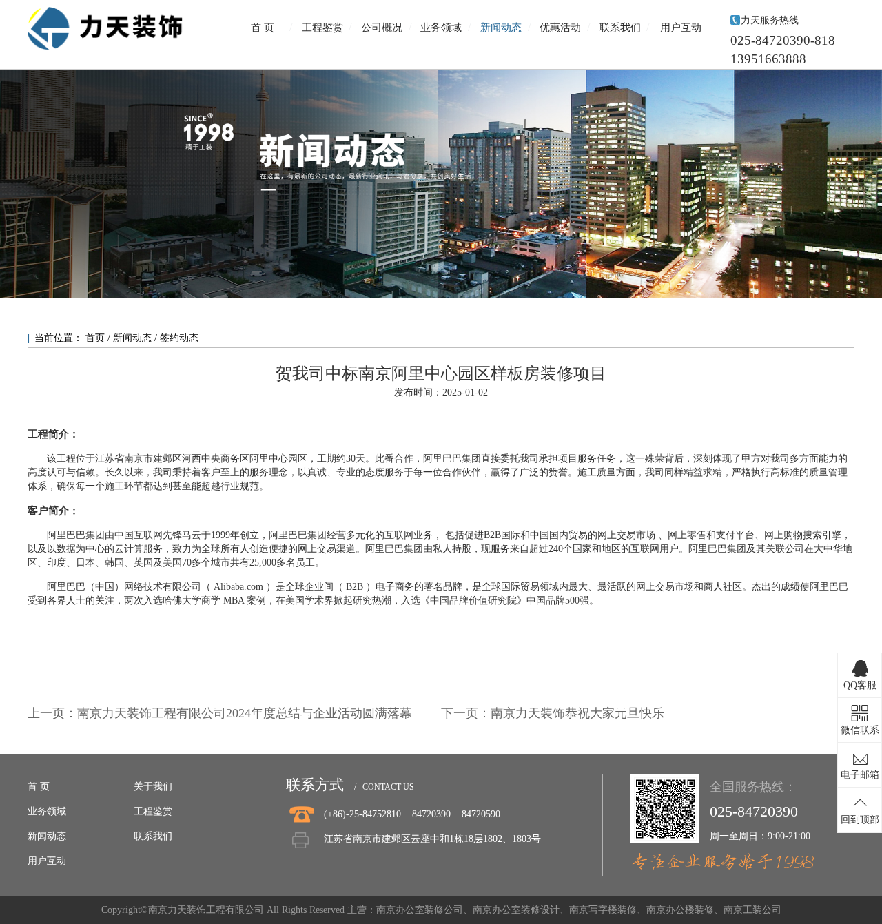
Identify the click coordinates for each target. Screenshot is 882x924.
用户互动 (680, 27)
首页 (96, 338)
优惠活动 (560, 27)
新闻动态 (501, 27)
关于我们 (153, 786)
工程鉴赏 (322, 27)
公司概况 (381, 27)
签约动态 (179, 338)
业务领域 (441, 27)
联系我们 (620, 27)
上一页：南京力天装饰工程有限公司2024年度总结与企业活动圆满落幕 (220, 713)
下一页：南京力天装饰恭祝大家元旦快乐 (552, 713)
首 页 (262, 27)
